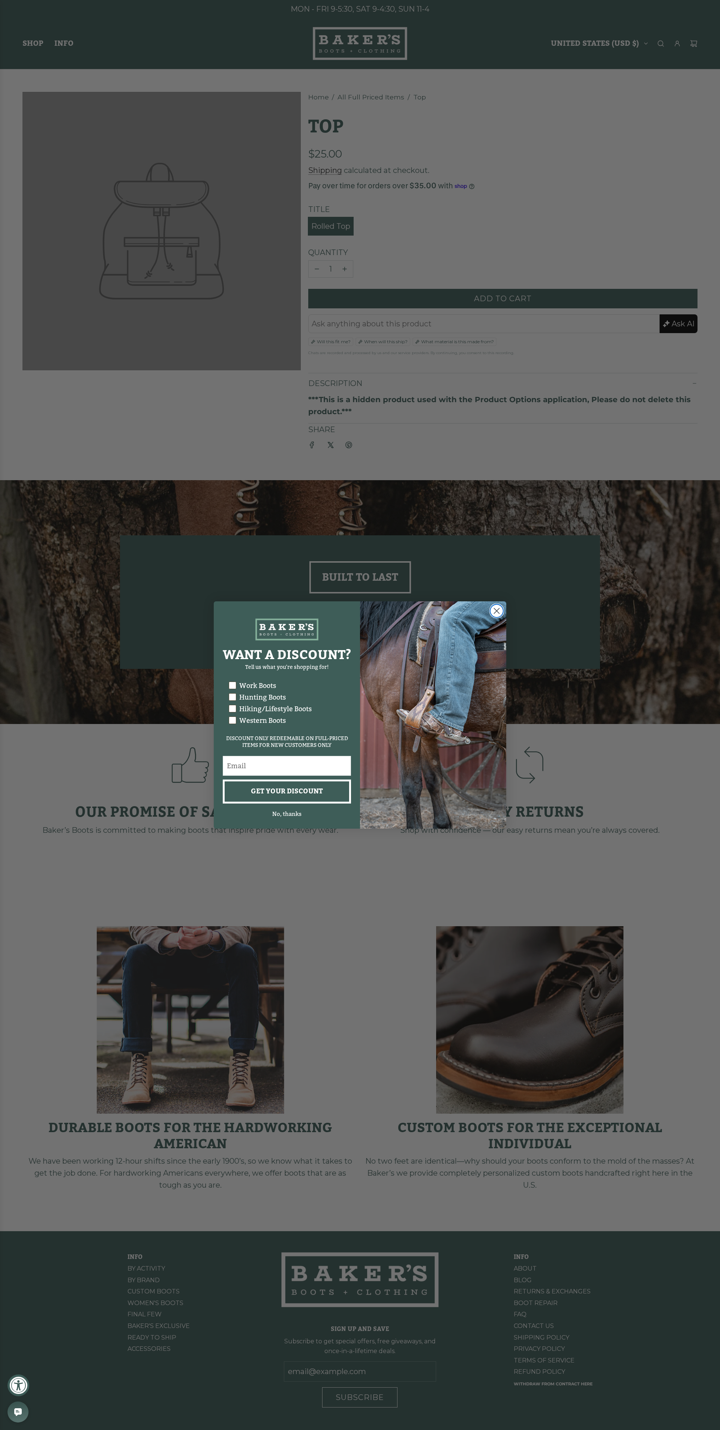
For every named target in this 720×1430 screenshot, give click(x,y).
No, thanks (287, 814)
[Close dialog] (496, 610)
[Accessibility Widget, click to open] (18, 1385)
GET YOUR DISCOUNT (287, 791)
